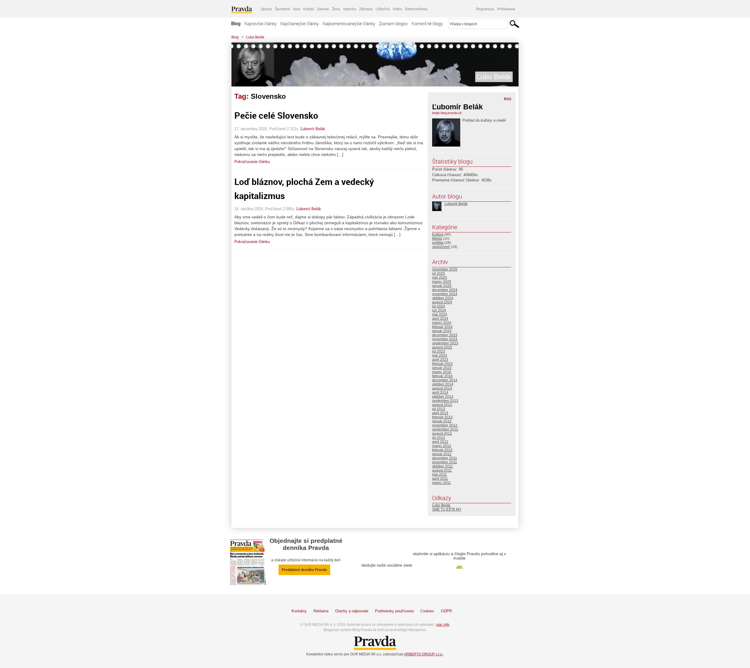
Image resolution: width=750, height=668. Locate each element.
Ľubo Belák (255, 37)
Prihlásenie (506, 9)
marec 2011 (441, 483)
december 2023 (444, 335)
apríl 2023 (440, 360)
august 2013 (442, 405)
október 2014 (442, 384)
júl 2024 (438, 306)
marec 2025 (441, 282)
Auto (296, 9)
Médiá (437, 239)
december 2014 (444, 380)
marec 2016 (441, 372)
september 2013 (445, 401)
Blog (236, 23)
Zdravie (323, 9)
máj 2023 (439, 355)
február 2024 (442, 327)
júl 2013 (438, 409)
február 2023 (442, 364)
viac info (442, 625)
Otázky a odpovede (351, 611)
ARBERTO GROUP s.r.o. (423, 654)
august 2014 (442, 388)
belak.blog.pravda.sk (447, 113)
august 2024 (442, 302)
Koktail (308, 9)
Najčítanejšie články (299, 23)
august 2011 (442, 470)
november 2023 (444, 339)
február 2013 (442, 417)
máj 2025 (439, 278)
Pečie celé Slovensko (276, 115)
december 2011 (444, 458)
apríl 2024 (440, 319)
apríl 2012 (440, 442)
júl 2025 (438, 273)
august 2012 (442, 433)
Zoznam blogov (393, 23)
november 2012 (444, 425)
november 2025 (444, 269)
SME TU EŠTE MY (446, 509)
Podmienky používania (394, 611)
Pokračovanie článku (252, 161)
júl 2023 (438, 351)
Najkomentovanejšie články (349, 23)
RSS (507, 99)
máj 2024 (439, 314)
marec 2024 (441, 323)
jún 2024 (439, 310)
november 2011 (444, 462)
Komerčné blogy (427, 23)
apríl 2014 (440, 392)
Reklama (320, 611)
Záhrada (366, 9)
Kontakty (299, 611)
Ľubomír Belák (313, 129)
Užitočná (383, 9)
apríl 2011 (440, 479)
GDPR (446, 611)
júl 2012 (438, 438)
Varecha (349, 9)
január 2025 (441, 286)
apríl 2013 (440, 413)
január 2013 (441, 421)
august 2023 (442, 347)
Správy (266, 9)
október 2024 (442, 298)
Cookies (427, 611)
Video (397, 9)
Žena (336, 9)
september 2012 (445, 429)
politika (438, 243)
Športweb (282, 9)
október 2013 (442, 397)
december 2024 (444, 290)
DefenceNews (416, 9)
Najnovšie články (260, 23)
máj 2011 (439, 474)
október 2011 (442, 466)
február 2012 (442, 450)
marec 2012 (441, 446)
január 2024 (441, 331)
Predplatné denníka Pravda (304, 570)
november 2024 (444, 294)
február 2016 (442, 376)
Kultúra (438, 234)
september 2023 (445, 343)
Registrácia (485, 9)
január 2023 (441, 368)
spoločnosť (441, 247)
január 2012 (441, 454)
